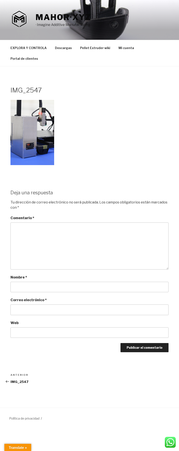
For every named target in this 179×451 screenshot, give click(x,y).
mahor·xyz (63, 17)
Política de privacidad (24, 418)
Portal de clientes (24, 58)
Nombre (18, 277)
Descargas (63, 48)
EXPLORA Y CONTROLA (28, 48)
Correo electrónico (28, 300)
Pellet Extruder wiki (95, 48)
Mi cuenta (126, 48)
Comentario (22, 218)
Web (14, 323)
